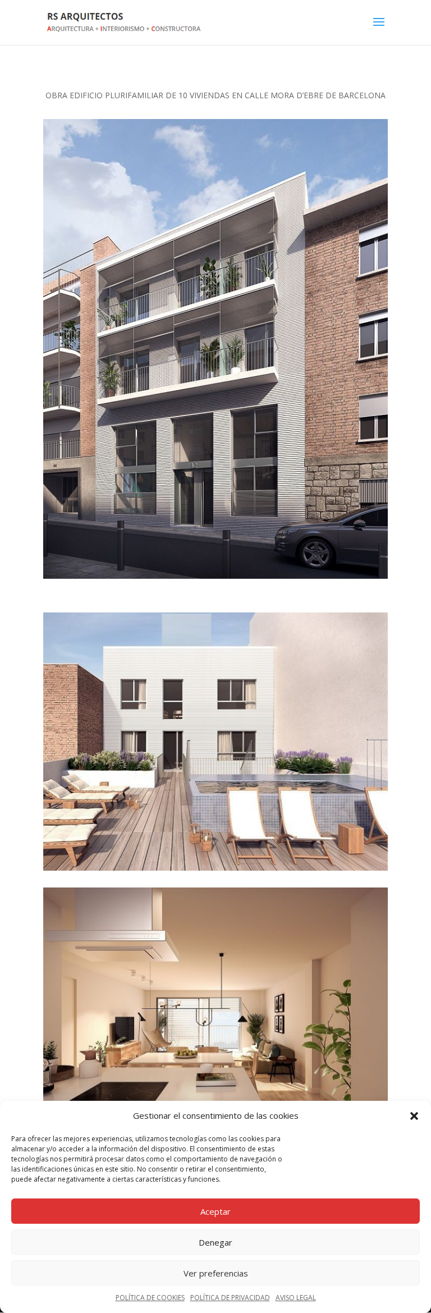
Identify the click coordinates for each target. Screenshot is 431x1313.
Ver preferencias (216, 1273)
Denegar (215, 1242)
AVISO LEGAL (296, 1297)
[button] (414, 1116)
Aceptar (215, 1211)
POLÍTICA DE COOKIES (150, 1297)
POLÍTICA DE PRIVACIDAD (230, 1297)
